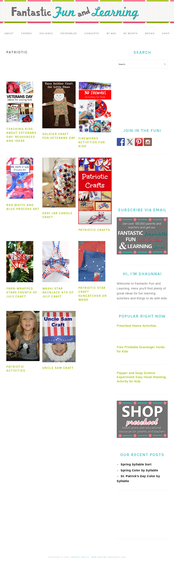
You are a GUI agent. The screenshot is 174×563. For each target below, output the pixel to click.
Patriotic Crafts (94, 230)
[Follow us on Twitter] (130, 142)
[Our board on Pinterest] (139, 142)
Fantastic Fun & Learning (87, 12)
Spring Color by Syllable (139, 470)
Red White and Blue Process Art (22, 207)
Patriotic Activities (15, 368)
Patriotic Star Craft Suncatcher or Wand (92, 294)
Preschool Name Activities (136, 326)
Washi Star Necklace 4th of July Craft (58, 292)
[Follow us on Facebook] (121, 142)
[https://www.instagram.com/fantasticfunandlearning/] (148, 142)
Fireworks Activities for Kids (91, 142)
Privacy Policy (80, 557)
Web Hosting (99, 557)
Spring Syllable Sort (136, 464)
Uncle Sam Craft (58, 368)
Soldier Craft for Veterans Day (58, 136)
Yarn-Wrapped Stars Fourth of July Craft (21, 292)
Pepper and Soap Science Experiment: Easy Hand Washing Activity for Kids (141, 377)
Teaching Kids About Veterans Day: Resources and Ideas (21, 135)
